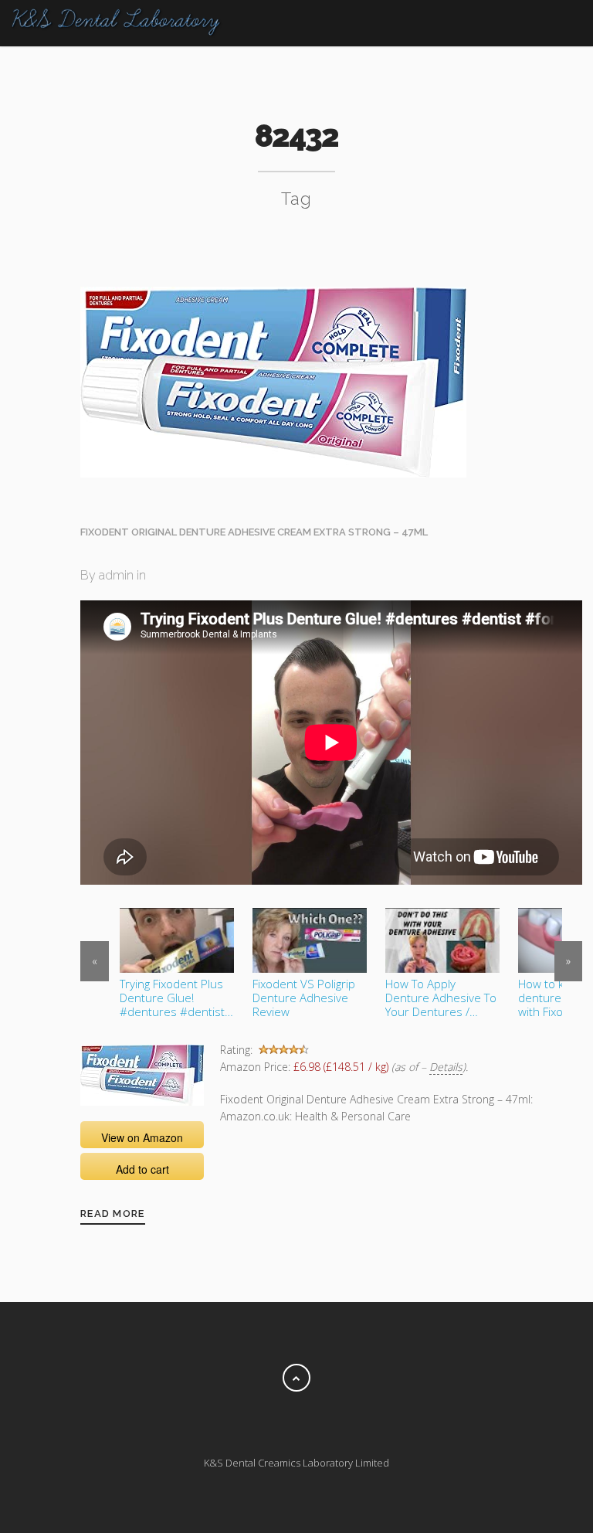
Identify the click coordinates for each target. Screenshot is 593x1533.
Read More (112, 1213)
